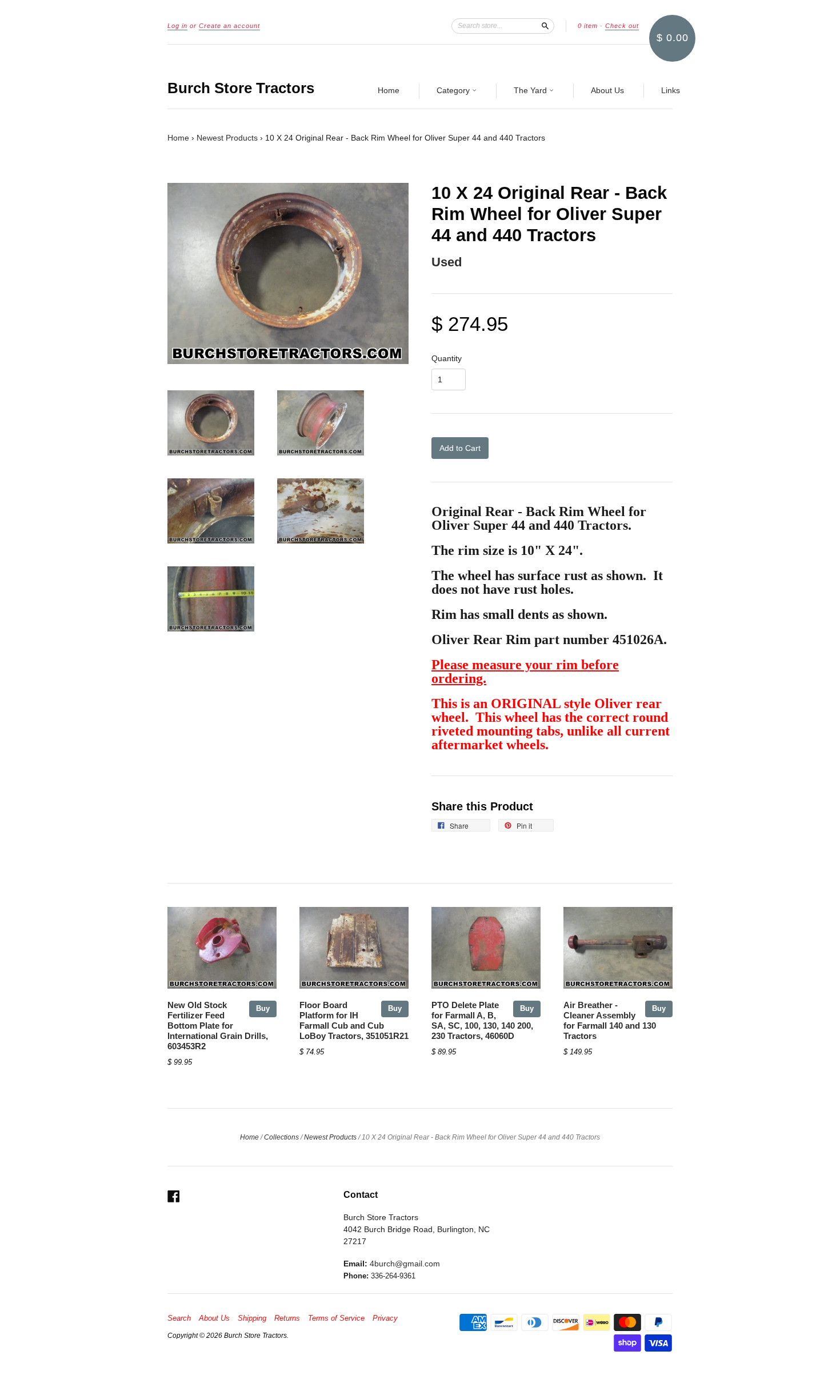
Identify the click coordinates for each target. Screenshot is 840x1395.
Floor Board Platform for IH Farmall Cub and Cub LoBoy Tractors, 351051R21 (354, 1020)
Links (670, 90)
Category (454, 90)
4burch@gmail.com (405, 1263)
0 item (588, 25)
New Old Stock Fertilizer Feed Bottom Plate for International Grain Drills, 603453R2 (217, 1025)
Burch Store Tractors (240, 88)
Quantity (446, 358)
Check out (622, 25)
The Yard (531, 90)
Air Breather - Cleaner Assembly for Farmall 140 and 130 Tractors (609, 1020)
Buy (263, 1008)
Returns (287, 1318)
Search (179, 1318)
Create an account (229, 25)
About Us (607, 90)
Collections (281, 1137)
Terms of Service (336, 1318)
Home (388, 90)
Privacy (385, 1318)
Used (446, 262)
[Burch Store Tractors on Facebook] (173, 1196)
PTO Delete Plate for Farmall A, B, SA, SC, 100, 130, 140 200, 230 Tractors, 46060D (482, 1020)
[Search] (545, 25)
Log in (177, 25)
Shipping (252, 1318)
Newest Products (227, 137)
